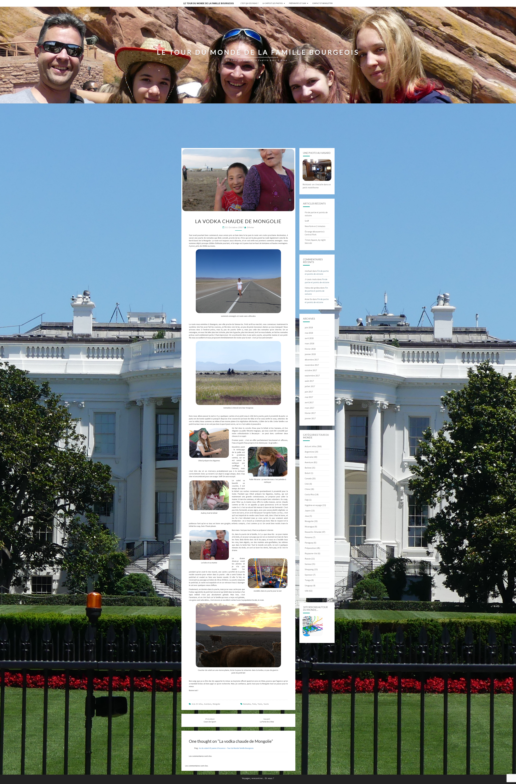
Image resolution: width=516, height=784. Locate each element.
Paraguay (309, 542)
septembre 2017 (312, 375)
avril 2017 (309, 402)
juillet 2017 (310, 386)
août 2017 (309, 381)
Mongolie (216, 704)
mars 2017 (309, 407)
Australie (309, 457)
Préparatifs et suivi (297, 3)
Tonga (308, 580)
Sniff (307, 220)
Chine (307, 489)
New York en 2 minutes (315, 226)
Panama (308, 537)
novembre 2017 (312, 365)
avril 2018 (309, 338)
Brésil (307, 473)
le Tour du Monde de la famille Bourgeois (208, 3)
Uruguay (308, 585)
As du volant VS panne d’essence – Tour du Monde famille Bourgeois (226, 748)
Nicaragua (309, 526)
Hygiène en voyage (313, 505)
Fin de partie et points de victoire (316, 290)
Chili (307, 483)
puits (254, 704)
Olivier (250, 227)
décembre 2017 (312, 359)
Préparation (310, 548)
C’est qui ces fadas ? (250, 3)
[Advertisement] (258, 128)
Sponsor (308, 574)
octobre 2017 (311, 370)
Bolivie (308, 467)
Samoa (308, 564)
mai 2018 (309, 332)
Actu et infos (197, 704)
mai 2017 (309, 397)
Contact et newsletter (322, 3)
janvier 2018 (310, 354)
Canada (308, 478)
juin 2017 (309, 391)
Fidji (307, 499)
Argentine (309, 451)
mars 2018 (309, 343)
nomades (247, 704)
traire (260, 704)
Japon (308, 510)
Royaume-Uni (311, 553)
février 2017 (310, 413)
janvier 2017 (310, 418)
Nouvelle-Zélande (313, 532)
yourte (266, 704)
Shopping (309, 569)
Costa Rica (309, 494)
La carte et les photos (273, 3)
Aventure (207, 704)
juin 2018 (309, 327)
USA (306, 590)
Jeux (307, 516)
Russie (308, 558)
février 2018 (310, 348)
